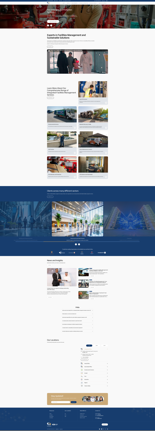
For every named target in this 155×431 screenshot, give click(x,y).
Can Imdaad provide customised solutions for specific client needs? (77, 320)
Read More (50, 297)
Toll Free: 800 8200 (85, 357)
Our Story (50, 46)
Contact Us (105, 424)
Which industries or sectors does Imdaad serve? (77, 313)
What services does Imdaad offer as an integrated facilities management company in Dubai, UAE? (77, 310)
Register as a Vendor (82, 417)
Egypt (65, 416)
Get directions (84, 359)
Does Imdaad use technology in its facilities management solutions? (77, 324)
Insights (50, 413)
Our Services (50, 97)
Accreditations (51, 417)
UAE (65, 413)
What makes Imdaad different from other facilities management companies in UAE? (77, 317)
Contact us (50, 196)
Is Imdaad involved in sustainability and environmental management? (77, 327)
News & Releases (51, 416)
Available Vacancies (82, 413)
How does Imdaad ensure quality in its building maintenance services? (77, 331)
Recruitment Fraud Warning (83, 416)
